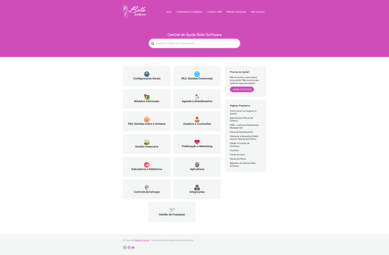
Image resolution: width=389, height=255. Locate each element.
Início (169, 11)
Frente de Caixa (237, 154)
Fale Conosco (258, 11)
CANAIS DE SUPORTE (242, 89)
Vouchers (234, 150)
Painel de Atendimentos (241, 132)
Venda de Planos (238, 159)
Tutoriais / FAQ (214, 11)
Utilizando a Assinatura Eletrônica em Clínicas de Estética (244, 137)
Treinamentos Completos (189, 11)
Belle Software (142, 240)
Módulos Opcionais (236, 11)
